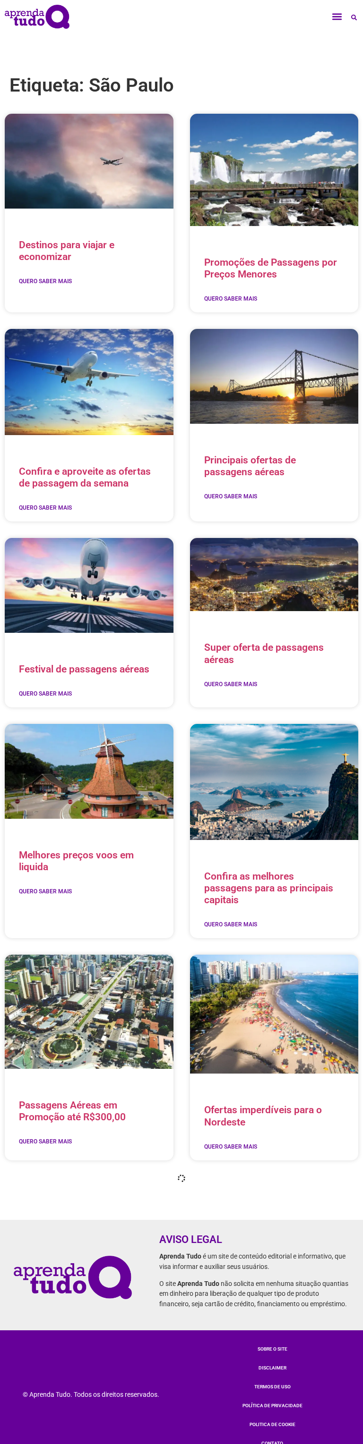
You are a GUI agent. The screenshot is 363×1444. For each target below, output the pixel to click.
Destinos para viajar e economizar (66, 250)
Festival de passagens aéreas (84, 669)
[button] (337, 17)
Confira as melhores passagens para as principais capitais (268, 888)
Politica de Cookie (272, 1424)
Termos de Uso (272, 1386)
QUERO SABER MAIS (45, 281)
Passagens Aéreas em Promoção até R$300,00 (72, 1111)
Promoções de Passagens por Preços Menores (270, 268)
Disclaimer (272, 1367)
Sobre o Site (272, 1349)
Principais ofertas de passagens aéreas (250, 466)
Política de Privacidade (272, 1405)
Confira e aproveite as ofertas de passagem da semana (85, 477)
